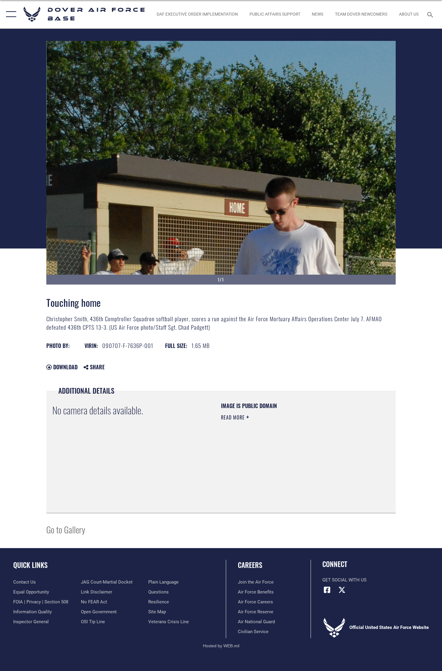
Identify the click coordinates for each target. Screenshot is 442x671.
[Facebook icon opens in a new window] (326, 589)
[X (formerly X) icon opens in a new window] (341, 589)
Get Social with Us (344, 580)
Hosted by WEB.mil (221, 645)
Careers (250, 565)
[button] (10, 14)
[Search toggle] (431, 14)
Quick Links (30, 565)
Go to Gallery (65, 529)
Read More (233, 417)
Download (65, 367)
